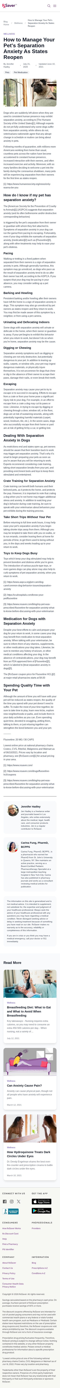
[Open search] (49, 6)
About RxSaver (9, 1263)
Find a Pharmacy (10, 1244)
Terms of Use (8, 1278)
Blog (34, 1263)
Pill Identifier (8, 1249)
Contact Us (7, 1268)
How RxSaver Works (11, 1228)
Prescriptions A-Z (40, 1268)
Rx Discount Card (10, 1233)
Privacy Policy (8, 1273)
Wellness (18, 23)
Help (4, 1239)
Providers (36, 1228)
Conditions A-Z (38, 1273)
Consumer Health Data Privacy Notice (13, 1285)
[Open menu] (55, 6)
